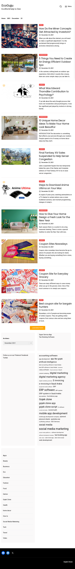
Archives (6, 338)
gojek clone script (48, 406)
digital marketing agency (52, 376)
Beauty (5, 461)
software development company (46, 435)
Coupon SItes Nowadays (53, 243)
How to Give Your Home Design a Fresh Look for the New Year (54, 217)
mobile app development (53, 413)
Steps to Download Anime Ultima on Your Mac (54, 186)
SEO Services (55, 421)
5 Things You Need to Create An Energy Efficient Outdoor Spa (55, 62)
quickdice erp (55, 419)
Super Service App (45, 335)
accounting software (48, 355)
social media (45, 424)
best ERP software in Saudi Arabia (48, 367)
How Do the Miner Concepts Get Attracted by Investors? (55, 30)
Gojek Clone (7, 499)
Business (6, 466)
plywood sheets (44, 419)
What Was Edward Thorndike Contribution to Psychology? (54, 91)
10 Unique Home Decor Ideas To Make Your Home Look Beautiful (54, 124)
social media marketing (54, 428)
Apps (5, 455)
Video (5, 538)
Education (6, 477)
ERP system (59, 390)
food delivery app (52, 396)
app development (44, 359)
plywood (63, 417)
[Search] (60, 6)
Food (5, 488)
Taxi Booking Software (46, 337)
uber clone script (59, 437)
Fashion (5, 483)
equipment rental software (45, 386)
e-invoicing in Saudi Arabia (50, 384)
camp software (44, 370)
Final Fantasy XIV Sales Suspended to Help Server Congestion (54, 156)
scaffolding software (44, 421)
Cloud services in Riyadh (56, 370)
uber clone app (49, 437)
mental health (52, 410)
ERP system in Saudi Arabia (50, 393)
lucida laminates (43, 410)
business (60, 367)
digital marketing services (45, 380)
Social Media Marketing (11, 522)
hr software (61, 407)
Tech (41, 25)
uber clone (41, 437)
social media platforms (45, 432)
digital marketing (59, 373)
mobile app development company (49, 416)
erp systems (42, 396)
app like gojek (57, 359)
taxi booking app (61, 435)
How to (42, 84)
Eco (4, 472)
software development (57, 432)
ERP (54, 387)
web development (45, 440)
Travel (5, 533)
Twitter (5, 358)
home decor (43, 54)
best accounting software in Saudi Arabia (50, 365)
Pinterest (18, 355)
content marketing (44, 373)
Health (5, 505)
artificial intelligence (48, 362)
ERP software (47, 390)
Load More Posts (37, 328)
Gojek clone (45, 399)
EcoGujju (7, 5)
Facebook (24, 355)
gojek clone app (47, 403)
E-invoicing (58, 380)
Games (5, 494)
